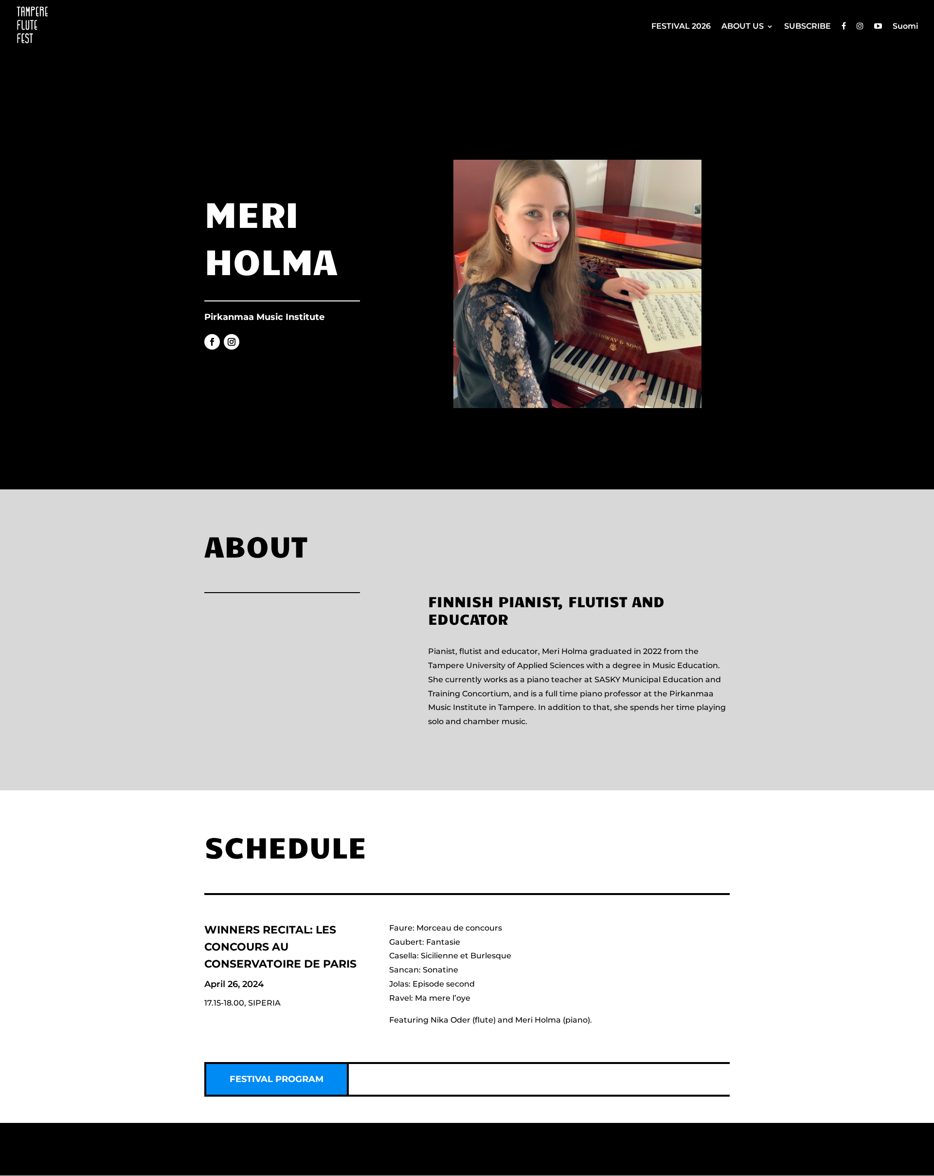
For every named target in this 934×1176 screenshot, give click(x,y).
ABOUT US (742, 27)
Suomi (905, 27)
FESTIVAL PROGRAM (276, 1079)
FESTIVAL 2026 (681, 27)
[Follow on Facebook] (212, 342)
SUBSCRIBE (807, 27)
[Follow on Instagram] (231, 342)
